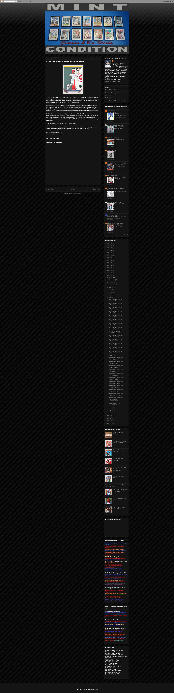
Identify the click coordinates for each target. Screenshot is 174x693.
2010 (109, 421)
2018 (109, 263)
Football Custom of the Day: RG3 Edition (119, 441)
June (110, 292)
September (112, 284)
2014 (109, 272)
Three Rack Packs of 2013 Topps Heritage (115, 331)
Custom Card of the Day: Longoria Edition (115, 386)
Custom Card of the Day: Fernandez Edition (115, 327)
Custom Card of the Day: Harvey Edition (115, 358)
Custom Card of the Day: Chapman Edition (115, 382)
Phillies (71, 134)
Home (73, 189)
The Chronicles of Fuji (114, 202)
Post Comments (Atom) (76, 193)
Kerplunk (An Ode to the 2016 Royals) (120, 490)
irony (67, 134)
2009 (109, 423)
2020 (109, 258)
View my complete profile (112, 81)
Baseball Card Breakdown (115, 125)
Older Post (96, 189)
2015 (109, 270)
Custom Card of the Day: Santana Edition (115, 351)
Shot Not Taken (112, 215)
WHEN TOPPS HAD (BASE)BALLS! (113, 111)
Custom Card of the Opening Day (114, 403)
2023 (109, 250)
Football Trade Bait (110, 90)
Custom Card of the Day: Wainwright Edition (115, 335)
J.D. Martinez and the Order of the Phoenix (119, 507)
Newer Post (50, 189)
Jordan (116, 61)
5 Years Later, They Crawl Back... (118, 433)
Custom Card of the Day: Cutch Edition (115, 300)
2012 (109, 416)
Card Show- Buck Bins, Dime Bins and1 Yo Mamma (115, 485)
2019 (109, 260)
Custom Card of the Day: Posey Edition (115, 340)
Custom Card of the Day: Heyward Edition (115, 374)
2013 (109, 275)
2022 (109, 253)
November (112, 280)
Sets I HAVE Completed (112, 93)
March (111, 407)
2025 (109, 245)
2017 (109, 265)
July (110, 289)
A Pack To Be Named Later (115, 223)
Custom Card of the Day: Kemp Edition (115, 344)
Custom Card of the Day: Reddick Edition (115, 347)
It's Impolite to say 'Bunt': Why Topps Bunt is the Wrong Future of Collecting (120, 470)
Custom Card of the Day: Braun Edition (115, 304)
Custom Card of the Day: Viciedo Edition (115, 323)
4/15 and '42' (112, 355)
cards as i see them (113, 137)
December (112, 277)
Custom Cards (61, 134)
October (111, 282)
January (111, 412)
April (110, 297)
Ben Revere (54, 134)
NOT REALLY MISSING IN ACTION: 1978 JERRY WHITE (120, 115)
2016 (109, 268)
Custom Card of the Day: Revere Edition (115, 312)
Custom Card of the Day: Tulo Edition (115, 320)
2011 (108, 418)
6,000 (115, 152)
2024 (109, 248)
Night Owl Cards (112, 150)
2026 (109, 243)
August (111, 287)
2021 (109, 255)
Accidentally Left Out (119, 204)
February (111, 410)
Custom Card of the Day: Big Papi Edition (115, 308)
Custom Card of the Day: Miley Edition (115, 316)
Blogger (96, 689)
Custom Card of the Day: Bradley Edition (115, 378)
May (110, 294)
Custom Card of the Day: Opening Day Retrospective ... (115, 399)
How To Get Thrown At (120, 191)
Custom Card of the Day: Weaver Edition (115, 390)
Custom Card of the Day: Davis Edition (115, 370)
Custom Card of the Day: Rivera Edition (115, 362)
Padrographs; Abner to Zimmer (116, 163)
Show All (126, 234)
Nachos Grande (112, 175)
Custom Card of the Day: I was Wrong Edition (115, 394)
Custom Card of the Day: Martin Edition (115, 366)
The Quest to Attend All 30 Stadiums (115, 100)
